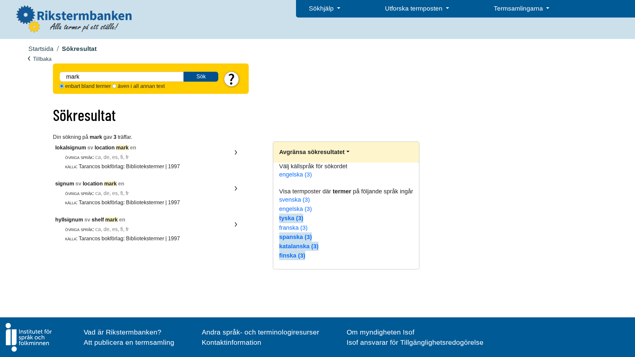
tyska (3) (291, 218)
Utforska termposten (414, 8)
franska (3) (293, 227)
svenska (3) (294, 199)
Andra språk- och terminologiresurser (260, 332)
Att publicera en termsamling (129, 342)
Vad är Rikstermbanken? (122, 332)
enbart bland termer (88, 86)
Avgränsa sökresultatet (312, 152)
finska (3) (292, 255)
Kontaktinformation (231, 342)
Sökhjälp (322, 8)
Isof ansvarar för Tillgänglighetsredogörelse (415, 342)
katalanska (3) (298, 246)
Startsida (41, 48)
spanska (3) (295, 237)
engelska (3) (295, 174)
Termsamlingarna (519, 8)
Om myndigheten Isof (380, 332)
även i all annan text (141, 86)
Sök (201, 76)
